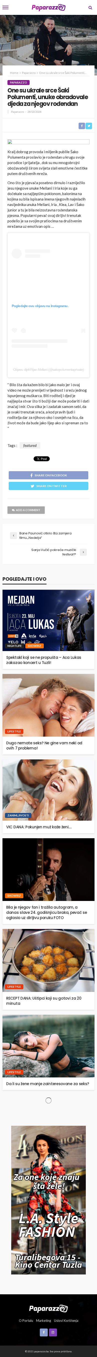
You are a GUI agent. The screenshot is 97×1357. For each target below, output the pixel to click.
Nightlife (14, 645)
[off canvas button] (5, 7)
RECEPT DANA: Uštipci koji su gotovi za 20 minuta (44, 1001)
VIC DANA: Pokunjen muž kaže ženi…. (39, 827)
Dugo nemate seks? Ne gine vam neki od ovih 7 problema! (44, 745)
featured (30, 445)
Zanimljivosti (18, 815)
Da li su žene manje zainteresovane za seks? (47, 1083)
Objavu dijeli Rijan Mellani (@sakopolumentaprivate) (48, 370)
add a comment (28, 510)
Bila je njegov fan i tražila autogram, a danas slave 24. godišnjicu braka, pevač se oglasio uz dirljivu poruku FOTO (46, 912)
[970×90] (48, 142)
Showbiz (34, 645)
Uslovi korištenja (66, 1321)
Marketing (43, 1321)
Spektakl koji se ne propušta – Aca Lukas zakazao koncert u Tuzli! (43, 660)
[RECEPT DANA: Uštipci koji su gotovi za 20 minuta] (48, 960)
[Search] (90, 7)
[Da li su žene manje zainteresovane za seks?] (48, 1046)
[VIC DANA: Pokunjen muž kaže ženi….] (48, 790)
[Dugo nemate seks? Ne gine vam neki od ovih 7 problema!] (48, 705)
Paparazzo (18, 82)
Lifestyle (14, 731)
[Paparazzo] (48, 1308)
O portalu (26, 1321)
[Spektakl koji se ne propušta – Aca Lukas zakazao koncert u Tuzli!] (48, 620)
